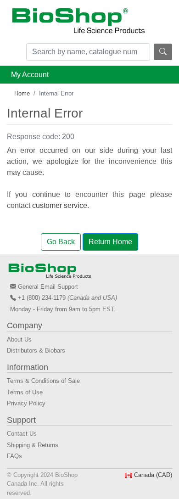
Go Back (61, 242)
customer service (59, 205)
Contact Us (22, 433)
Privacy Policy (26, 403)
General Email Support (48, 286)
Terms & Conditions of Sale (43, 380)
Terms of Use (25, 392)
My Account (30, 74)
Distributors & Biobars (36, 350)
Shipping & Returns (32, 445)
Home (22, 93)
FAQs (14, 456)
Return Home (110, 242)
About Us (19, 339)
